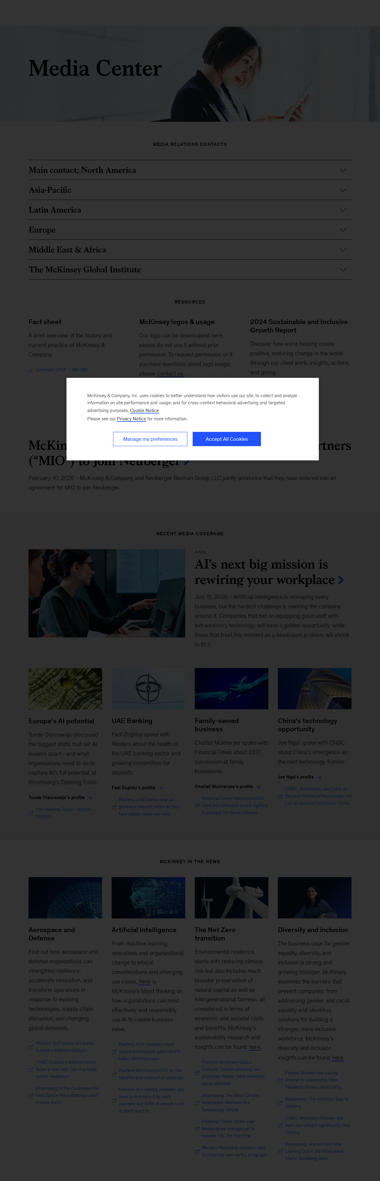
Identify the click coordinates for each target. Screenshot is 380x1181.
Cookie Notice (144, 410)
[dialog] (192, 419)
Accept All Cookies (227, 439)
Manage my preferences (150, 439)
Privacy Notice (131, 418)
